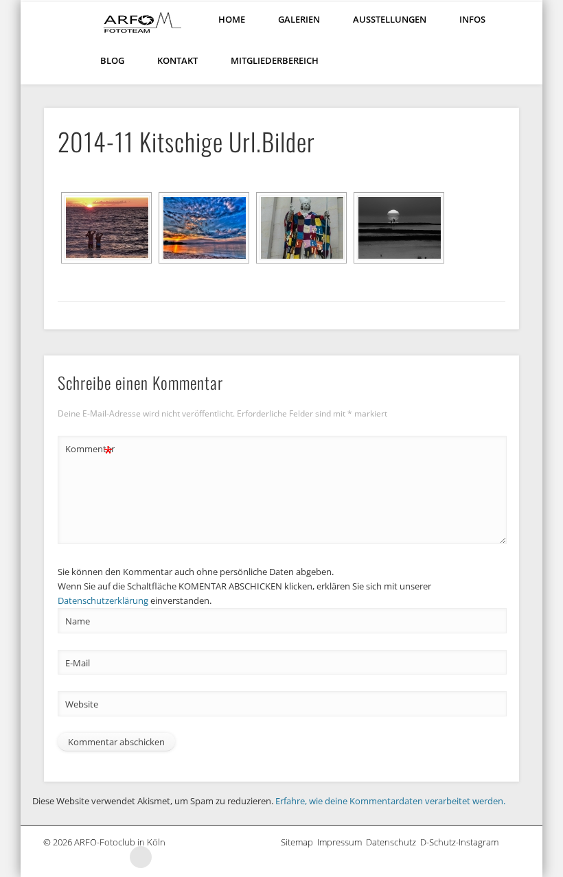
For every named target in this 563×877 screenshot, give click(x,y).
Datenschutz (393, 842)
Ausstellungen (389, 19)
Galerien (299, 19)
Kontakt (177, 60)
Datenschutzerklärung (103, 600)
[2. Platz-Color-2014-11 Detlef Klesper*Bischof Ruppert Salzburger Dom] (301, 228)
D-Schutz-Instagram (461, 842)
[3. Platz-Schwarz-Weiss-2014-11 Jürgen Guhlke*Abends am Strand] (399, 228)
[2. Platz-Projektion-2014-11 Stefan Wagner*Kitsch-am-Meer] (204, 228)
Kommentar (89, 451)
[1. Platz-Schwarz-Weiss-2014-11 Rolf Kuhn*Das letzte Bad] (106, 228)
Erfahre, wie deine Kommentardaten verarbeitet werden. (390, 801)
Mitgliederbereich (275, 60)
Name (77, 621)
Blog (112, 60)
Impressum (341, 842)
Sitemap (299, 842)
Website (81, 704)
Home (231, 19)
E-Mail (77, 663)
